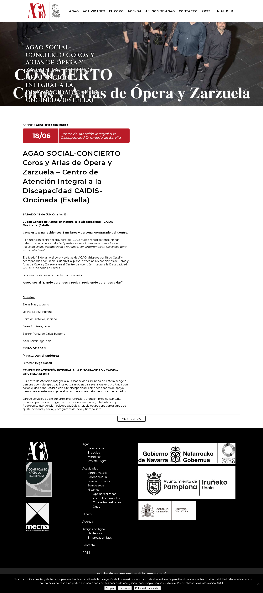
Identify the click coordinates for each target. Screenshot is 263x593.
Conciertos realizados (107, 502)
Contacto (88, 545)
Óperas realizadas (104, 494)
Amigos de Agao (93, 529)
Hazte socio (96, 533)
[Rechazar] (258, 584)
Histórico (94, 489)
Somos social (96, 485)
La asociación (97, 448)
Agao (86, 444)
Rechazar (125, 588)
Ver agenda (131, 418)
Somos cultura (97, 477)
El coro (87, 514)
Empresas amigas (100, 537)
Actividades (90, 468)
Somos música (97, 473)
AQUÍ (220, 583)
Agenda (28, 125)
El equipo (94, 452)
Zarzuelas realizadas (106, 498)
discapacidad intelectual (57, 384)
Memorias (94, 457)
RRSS (86, 552)
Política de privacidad (147, 588)
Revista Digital (97, 461)
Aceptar (110, 588)
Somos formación (99, 481)
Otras (96, 506)
